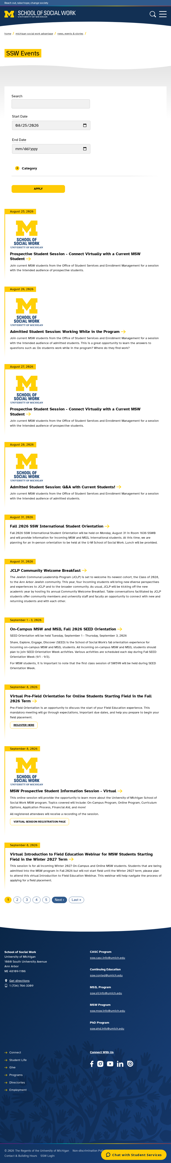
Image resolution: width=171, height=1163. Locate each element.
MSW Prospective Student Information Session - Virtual (63, 790)
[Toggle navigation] (163, 14)
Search (17, 96)
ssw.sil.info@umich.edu (106, 993)
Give (12, 1067)
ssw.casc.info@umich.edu (107, 958)
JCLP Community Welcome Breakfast (45, 570)
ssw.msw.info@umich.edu (107, 1011)
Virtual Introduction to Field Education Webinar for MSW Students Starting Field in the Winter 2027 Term (81, 857)
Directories (17, 1082)
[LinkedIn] (120, 1064)
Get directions (19, 981)
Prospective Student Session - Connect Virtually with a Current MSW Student (75, 256)
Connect (15, 1052)
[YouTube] (110, 1064)
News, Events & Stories (70, 33)
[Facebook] (92, 1064)
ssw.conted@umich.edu (106, 975)
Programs (16, 1075)
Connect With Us (102, 1052)
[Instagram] (100, 1064)
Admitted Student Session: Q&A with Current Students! (62, 487)
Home (7, 33)
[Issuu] (130, 1064)
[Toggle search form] (152, 14)
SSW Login (48, 1156)
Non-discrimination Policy (89, 1151)
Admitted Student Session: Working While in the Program (65, 331)
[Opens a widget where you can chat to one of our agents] (134, 1155)
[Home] (40, 14)
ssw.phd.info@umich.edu (107, 1029)
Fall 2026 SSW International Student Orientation (56, 526)
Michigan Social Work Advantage (34, 33)
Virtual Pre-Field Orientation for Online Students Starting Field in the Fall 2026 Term (81, 699)
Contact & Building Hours (20, 1156)
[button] (85, 168)
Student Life (18, 1060)
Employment (18, 1090)
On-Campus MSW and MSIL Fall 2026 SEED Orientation (63, 629)
